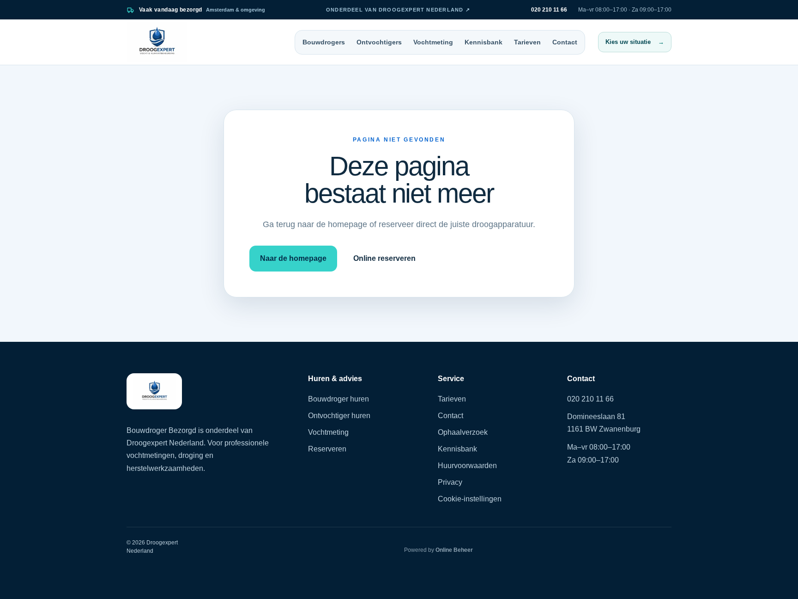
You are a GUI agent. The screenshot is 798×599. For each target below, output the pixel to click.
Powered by (438, 550)
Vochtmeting (433, 42)
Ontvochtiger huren (339, 416)
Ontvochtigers (379, 42)
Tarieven (527, 42)
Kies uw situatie (634, 41)
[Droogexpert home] (157, 42)
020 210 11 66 (590, 399)
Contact (564, 42)
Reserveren (327, 449)
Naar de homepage (293, 258)
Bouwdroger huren (338, 399)
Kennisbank (483, 42)
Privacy (450, 482)
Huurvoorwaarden (467, 465)
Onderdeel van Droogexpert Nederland (398, 9)
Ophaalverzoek (463, 432)
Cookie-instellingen (470, 499)
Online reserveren (384, 258)
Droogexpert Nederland (165, 443)
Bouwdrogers (323, 42)
